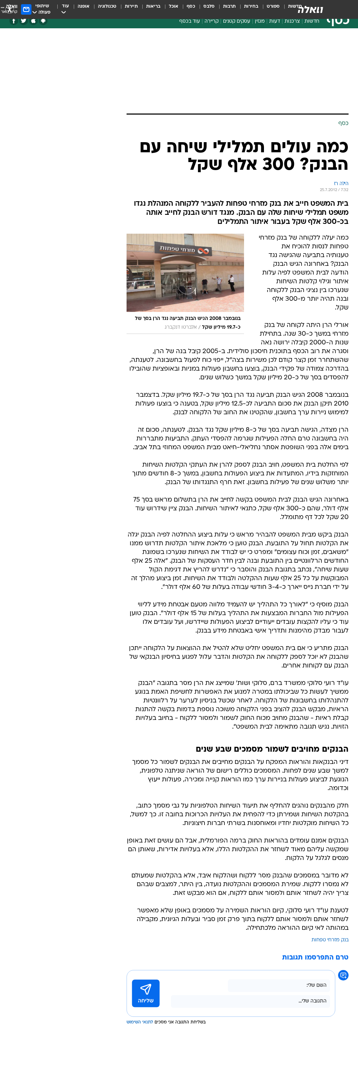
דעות (274, 21)
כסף (191, 6)
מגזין (260, 21)
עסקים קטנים (236, 21)
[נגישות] (9, 9)
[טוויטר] (23, 20)
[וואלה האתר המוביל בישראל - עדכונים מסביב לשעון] (310, 9)
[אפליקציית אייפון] (33, 20)
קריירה (212, 21)
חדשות (312, 21)
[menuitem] (269, 9)
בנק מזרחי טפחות (330, 940)
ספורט (273, 6)
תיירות (131, 6)
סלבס (209, 6)
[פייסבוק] (13, 20)
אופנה (84, 6)
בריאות (153, 6)
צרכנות (292, 21)
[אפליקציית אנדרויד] (43, 20)
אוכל (173, 6)
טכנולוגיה (107, 6)
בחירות (251, 6)
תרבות (229, 6)
